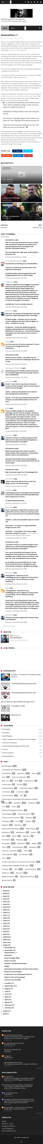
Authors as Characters (19, 777)
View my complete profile (19, 640)
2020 (5, 907)
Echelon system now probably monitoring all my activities (20, 799)
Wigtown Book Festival (27, 876)
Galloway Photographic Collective (12, 810)
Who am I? (19, 873)
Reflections (21, 843)
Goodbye (7, 1051)
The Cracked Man (7, 854)
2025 (5, 894)
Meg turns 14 (16, 715)
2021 (5, 904)
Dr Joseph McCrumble (13, 261)
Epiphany (5, 803)
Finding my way (9, 1045)
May (6, 997)
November (9, 950)
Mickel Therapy (30, 829)
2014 (5, 923)
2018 (5, 913)
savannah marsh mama (13, 1035)
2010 (5, 934)
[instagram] (28, 2)
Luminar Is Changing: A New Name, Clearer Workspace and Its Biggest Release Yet (19, 1079)
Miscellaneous (20, 832)
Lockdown (28, 821)
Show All (39, 1068)
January (8, 1008)
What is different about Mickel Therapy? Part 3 (18, 702)
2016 (5, 918)
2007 (5, 943)
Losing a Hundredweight (17, 50)
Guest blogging (7, 814)
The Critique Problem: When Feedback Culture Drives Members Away (18, 1087)
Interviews (29, 818)
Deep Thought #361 (12, 958)
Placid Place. (8, 1058)
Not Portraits (6, 840)
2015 (5, 921)
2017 (5, 915)
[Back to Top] (21, 1141)
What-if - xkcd (7, 1124)
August (7, 989)
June (7, 994)
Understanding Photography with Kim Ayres (15, 746)
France (14, 806)
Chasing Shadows (8, 756)
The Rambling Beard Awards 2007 (23, 684)
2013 (5, 926)
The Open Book (23, 854)
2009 (5, 937)
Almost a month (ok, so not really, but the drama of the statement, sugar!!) (19, 1037)
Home (5, 28)
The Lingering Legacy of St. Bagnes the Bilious (20, 1064)
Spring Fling (32, 847)
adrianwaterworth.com (13, 1062)
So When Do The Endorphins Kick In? (18, 974)
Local (16, 821)
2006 (5, 945)
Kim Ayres (9, 311)
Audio (4, 777)
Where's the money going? (14, 977)
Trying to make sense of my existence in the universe (19, 739)
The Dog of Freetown (13, 368)
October (8, 983)
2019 (5, 910)
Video (16, 869)
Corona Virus (6, 792)
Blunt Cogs (5, 781)
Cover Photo (20, 792)
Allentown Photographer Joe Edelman (18, 1085)
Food (3, 806)
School (4, 847)
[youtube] (41, 2)
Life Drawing (5, 821)
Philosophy (19, 840)
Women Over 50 (7, 880)
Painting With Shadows (13, 19)
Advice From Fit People (13, 972)
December (9, 948)
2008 (5, 940)
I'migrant (7, 1056)
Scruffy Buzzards (17, 847)
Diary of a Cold (10, 961)
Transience (8, 1094)
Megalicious (18, 825)
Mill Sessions (6, 832)
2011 (4, 932)
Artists (34, 773)
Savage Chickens (8, 1126)
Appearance (6, 168)
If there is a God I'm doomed (11, 818)
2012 (5, 929)
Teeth (26, 851)
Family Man (5, 732)
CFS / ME (5, 749)
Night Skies (26, 836)
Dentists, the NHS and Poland (15, 964)
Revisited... (8, 955)
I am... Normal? (7, 179)
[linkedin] (31, 2)
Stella (7, 342)
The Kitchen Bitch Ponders (14, 1043)
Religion (34, 843)
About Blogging (8, 205)
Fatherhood (31, 803)
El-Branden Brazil (10, 1093)
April (6, 1000)
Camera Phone (28, 781)
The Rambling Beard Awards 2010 (23, 693)
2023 (5, 899)
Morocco (33, 832)
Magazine (5, 825)
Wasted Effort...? (10, 953)
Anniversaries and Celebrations (11, 770)
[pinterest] (34, 2)
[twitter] (37, 2)
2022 (5, 902)
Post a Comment (9, 626)
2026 (5, 891)
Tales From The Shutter (9, 743)
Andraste (9, 490)
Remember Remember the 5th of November (21, 969)
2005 (5, 1011)
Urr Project (5, 869)
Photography (6, 729)
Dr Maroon (9, 282)
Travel (4, 858)
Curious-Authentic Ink (12, 1050)
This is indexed (7, 1128)
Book (16, 781)
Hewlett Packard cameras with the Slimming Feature (19, 96)
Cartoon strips (6, 784)
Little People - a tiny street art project (18, 1107)
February (8, 1005)
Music (4, 836)
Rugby (6, 966)
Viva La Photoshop (30, 869)
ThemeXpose (25, 1137)
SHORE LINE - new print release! (15, 1109)
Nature (14, 836)
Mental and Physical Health (10, 829)
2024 (5, 896)
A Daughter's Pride (18, 706)
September (9, 986)
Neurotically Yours (9, 1131)
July (6, 991)
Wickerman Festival (8, 876)
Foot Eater (9, 479)
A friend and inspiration (11, 216)
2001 (5, 1014)
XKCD (4, 1121)
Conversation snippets (26, 788)
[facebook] (25, 2)
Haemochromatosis (24, 814)
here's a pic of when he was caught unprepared (21, 534)
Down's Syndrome (8, 753)
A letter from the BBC (12, 980)
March (7, 1002)
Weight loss (20, 38)
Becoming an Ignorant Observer (15, 1103)
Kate (7, 408)
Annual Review (6, 773)
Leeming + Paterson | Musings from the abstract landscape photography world (19, 1100)
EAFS (21, 795)
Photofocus (8, 1077)
